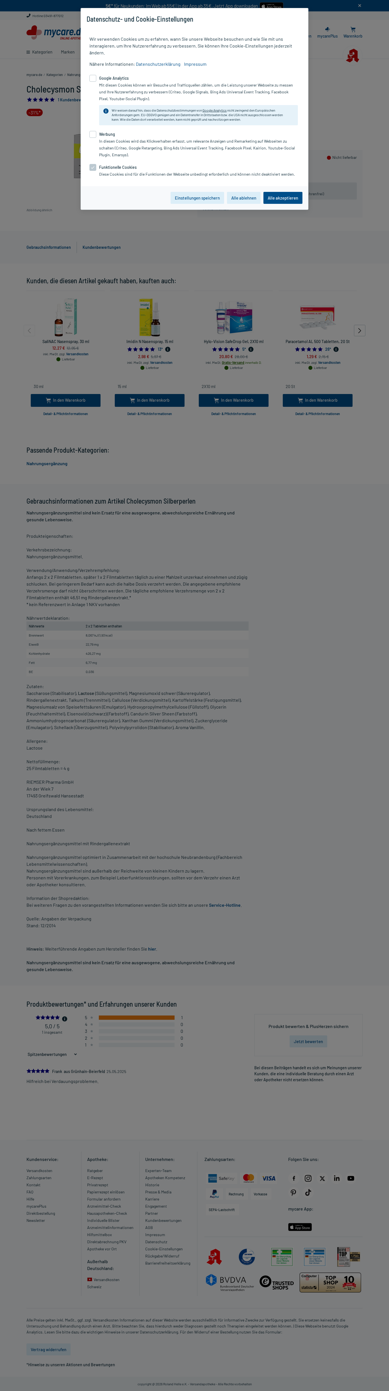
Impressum (195, 64)
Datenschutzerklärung (158, 64)
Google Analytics (214, 110)
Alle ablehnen (243, 197)
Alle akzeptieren (283, 197)
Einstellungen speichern (197, 197)
